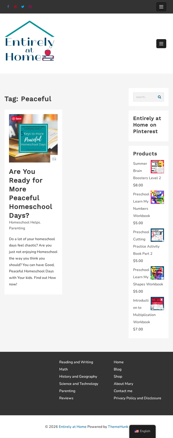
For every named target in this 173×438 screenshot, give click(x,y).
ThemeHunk (118, 426)
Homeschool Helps (24, 222)
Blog (117, 369)
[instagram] (30, 6)
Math (63, 369)
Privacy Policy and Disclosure (137, 398)
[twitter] (22, 6)
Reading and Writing (76, 362)
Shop (118, 376)
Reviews (66, 398)
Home (119, 362)
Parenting (17, 228)
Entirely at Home (72, 426)
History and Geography (78, 376)
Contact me (123, 390)
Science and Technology (78, 383)
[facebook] (8, 6)
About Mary (123, 383)
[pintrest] (15, 6)
